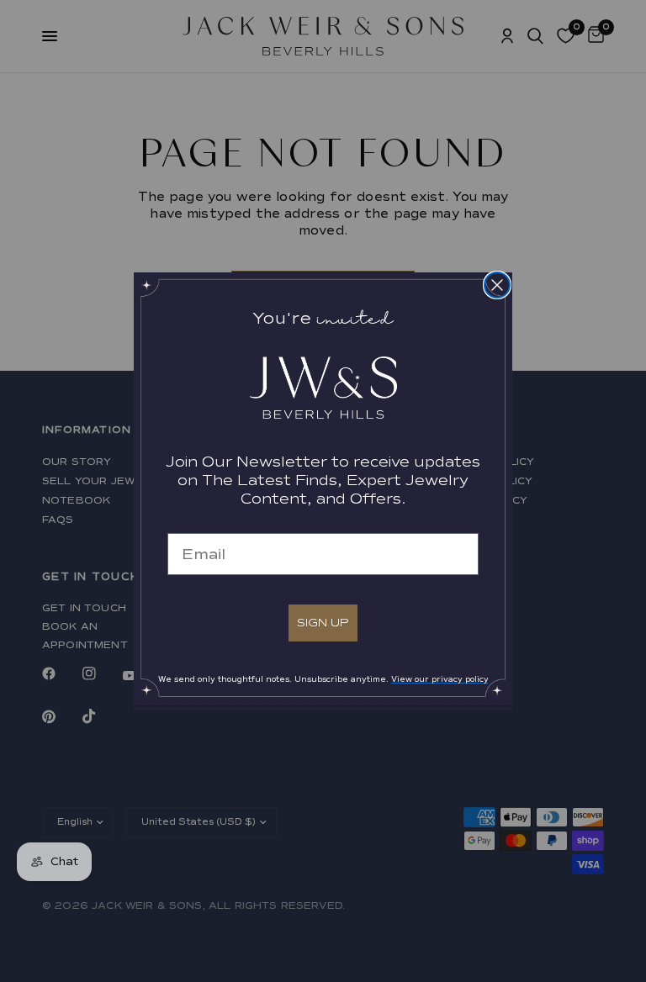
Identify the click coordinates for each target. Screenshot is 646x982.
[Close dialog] (497, 285)
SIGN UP (323, 622)
